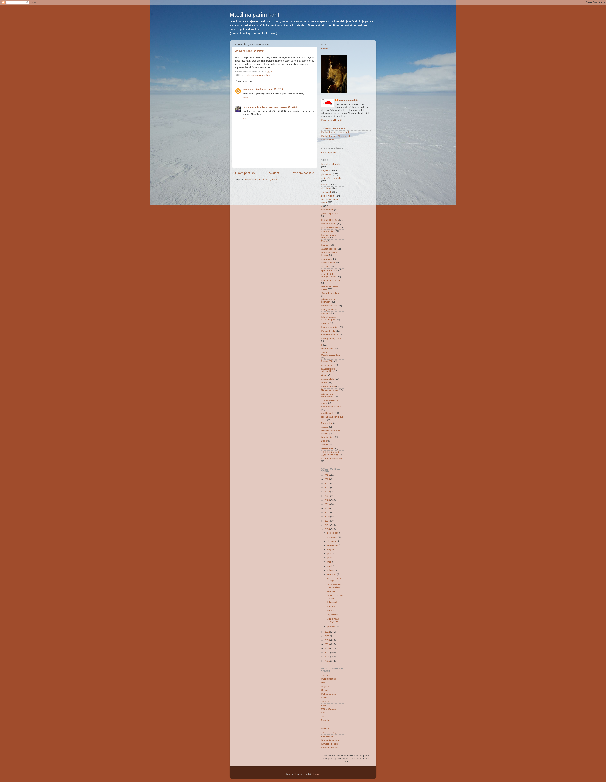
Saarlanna (326, 701)
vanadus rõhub (328, 249)
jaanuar (331, 626)
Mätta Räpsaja (328, 709)
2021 (327, 496)
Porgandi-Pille (328, 331)
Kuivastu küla (327, 140)
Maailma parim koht (254, 14)
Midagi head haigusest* (333, 620)
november (332, 537)
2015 (327, 521)
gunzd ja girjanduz (330, 213)
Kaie (323, 713)
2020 (327, 500)
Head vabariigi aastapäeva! (334, 586)
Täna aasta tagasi (330, 732)
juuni (330, 558)
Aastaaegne (327, 736)
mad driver (326, 259)
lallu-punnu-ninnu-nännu (259, 75)
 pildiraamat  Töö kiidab (332, 453)
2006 (327, 657)
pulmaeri (325, 313)
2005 (327, 661)
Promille (325, 720)
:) (322, 206)
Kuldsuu (325, 245)
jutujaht (324, 427)
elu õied (325, 266)
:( (322, 345)
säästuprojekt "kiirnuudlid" (328, 370)
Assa (323, 705)
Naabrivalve (327, 348)
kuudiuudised (327, 437)
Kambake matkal (329, 747)
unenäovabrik (328, 263)
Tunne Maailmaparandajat (330, 353)
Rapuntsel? (332, 615)
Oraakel (325, 444)
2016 (327, 517)
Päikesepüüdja (328, 694)
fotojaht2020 (327, 361)
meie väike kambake (331, 178)
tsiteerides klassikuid (331, 458)
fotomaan (326, 184)
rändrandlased (328, 386)
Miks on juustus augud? (334, 579)
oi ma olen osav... (330, 220)
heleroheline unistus (331, 407)
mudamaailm (327, 231)
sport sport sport (329, 270)
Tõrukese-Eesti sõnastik (333, 128)
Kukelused (332, 602)
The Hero (326, 675)
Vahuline (331, 591)
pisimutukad (327, 365)
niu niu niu (326, 188)
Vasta (245, 97)
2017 (327, 512)
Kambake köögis (329, 744)
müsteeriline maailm (331, 280)
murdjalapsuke (328, 309)
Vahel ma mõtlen (329, 335)
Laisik (324, 698)
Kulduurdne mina (329, 327)
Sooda (324, 716)
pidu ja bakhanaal (330, 227)
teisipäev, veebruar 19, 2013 (268, 89)
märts (330, 570)
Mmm (324, 241)
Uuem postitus (245, 173)
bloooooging (327, 210)
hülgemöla (326, 170)
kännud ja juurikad (330, 740)
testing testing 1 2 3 (331, 338)
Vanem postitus (303, 173)
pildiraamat (326, 174)
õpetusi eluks (327, 379)
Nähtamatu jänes (329, 390)
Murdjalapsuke (328, 679)
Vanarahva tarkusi (330, 293)
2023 (327, 488)
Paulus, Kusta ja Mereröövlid (335, 136)
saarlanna (248, 89)
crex (323, 682)
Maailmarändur (328, 223)
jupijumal (325, 686)
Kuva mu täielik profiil (331, 120)
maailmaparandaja (348, 100)
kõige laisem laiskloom (255, 107)
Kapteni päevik (328, 152)
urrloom (325, 323)
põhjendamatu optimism (328, 300)
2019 (327, 504)
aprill (330, 566)
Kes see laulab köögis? (328, 236)
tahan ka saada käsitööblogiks (329, 318)
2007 (327, 652)
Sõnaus (330, 610)
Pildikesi (325, 729)
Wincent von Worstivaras (327, 395)
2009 (327, 644)
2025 (327, 479)
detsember (333, 533)
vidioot (324, 375)
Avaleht (274, 173)
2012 (327, 632)
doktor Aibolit (327, 196)
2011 (327, 636)
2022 (327, 492)
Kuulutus (331, 606)
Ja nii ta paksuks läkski (249, 51)
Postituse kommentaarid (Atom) (261, 179)
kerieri (324, 383)
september (333, 545)
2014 (327, 525)
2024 (327, 483)
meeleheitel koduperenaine (328, 275)
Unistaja (325, 690)
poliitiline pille (327, 413)
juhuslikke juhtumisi (330, 164)
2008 (327, 648)
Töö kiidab (326, 192)
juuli (329, 553)
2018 (327, 508)
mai (329, 562)
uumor (324, 441)
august (331, 549)
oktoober (332, 541)
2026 (327, 475)
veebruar (332, 574)
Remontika (326, 423)
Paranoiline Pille (329, 305)
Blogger (316, 774)
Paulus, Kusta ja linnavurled (335, 132)
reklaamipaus (328, 448)
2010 (327, 640)
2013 (327, 529)
